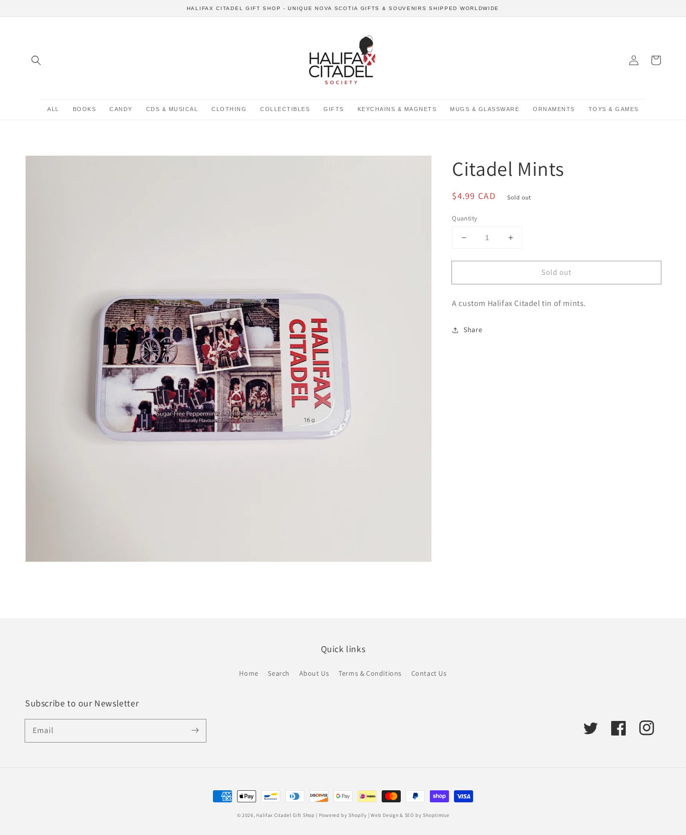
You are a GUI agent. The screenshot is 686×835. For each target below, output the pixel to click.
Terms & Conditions (370, 673)
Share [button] (473, 329)
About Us (314, 673)
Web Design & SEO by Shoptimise (410, 815)
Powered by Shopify (343, 815)
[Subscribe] (195, 730)
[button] (36, 60)
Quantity (464, 218)
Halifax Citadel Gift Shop (285, 815)
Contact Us (429, 673)
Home (248, 673)
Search (279, 673)
